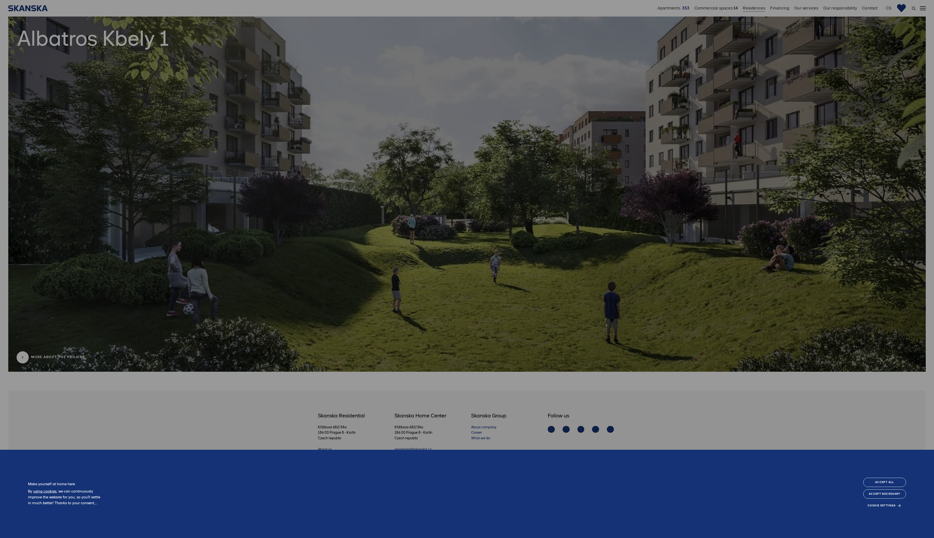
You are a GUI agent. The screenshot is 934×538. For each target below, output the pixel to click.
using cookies (44, 491)
